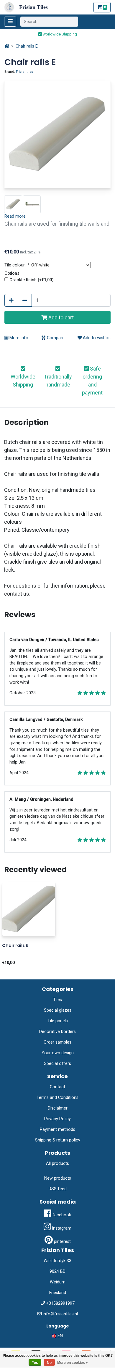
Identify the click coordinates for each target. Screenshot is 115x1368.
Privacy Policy (57, 1118)
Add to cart (60, 317)
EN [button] (59, 1335)
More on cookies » (72, 1363)
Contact (57, 1086)
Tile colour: (16, 265)
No (49, 1363)
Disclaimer (58, 1108)
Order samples (57, 1042)
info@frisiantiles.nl (60, 1314)
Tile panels (57, 1020)
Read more (15, 216)
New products (57, 1178)
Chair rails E (27, 46)
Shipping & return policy (57, 1140)
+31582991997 (60, 1303)
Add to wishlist (96, 337)
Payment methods (57, 1129)
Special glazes (57, 1010)
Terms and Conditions (57, 1097)
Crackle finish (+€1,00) (31, 279)
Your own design (58, 1052)
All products (57, 1163)
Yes (35, 1363)
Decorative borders (57, 1031)
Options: (12, 273)
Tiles (57, 999)
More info (18, 337)
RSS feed (58, 1188)
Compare (55, 337)
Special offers (57, 1063)
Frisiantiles (24, 71)
